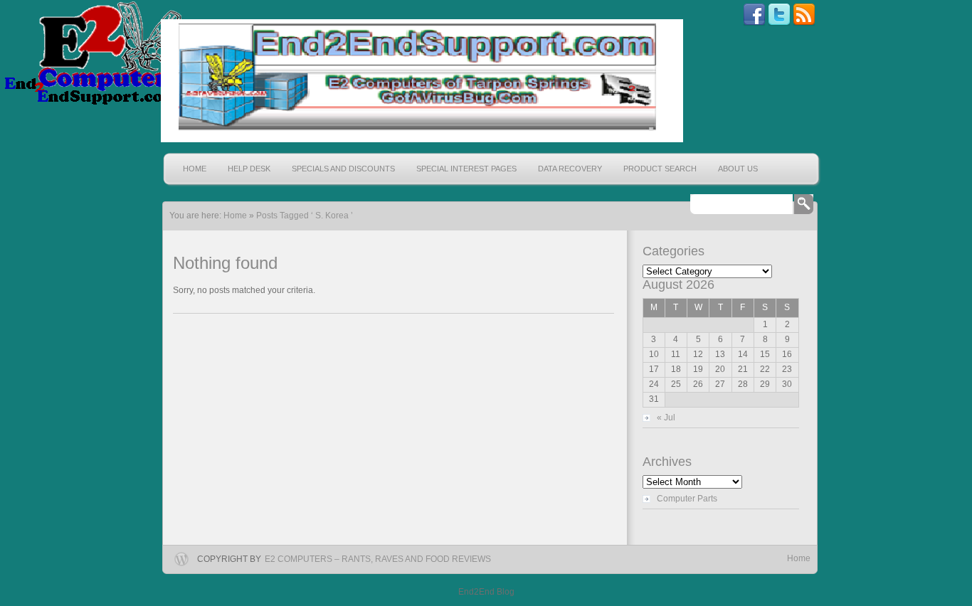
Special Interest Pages (466, 168)
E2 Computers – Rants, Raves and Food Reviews (378, 559)
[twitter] (779, 23)
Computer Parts (687, 499)
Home (194, 168)
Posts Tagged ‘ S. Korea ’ (304, 215)
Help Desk (249, 168)
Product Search (660, 168)
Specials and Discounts (343, 168)
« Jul (666, 417)
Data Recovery (570, 168)
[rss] (804, 23)
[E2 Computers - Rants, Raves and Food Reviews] (420, 80)
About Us (738, 168)
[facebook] (754, 23)
